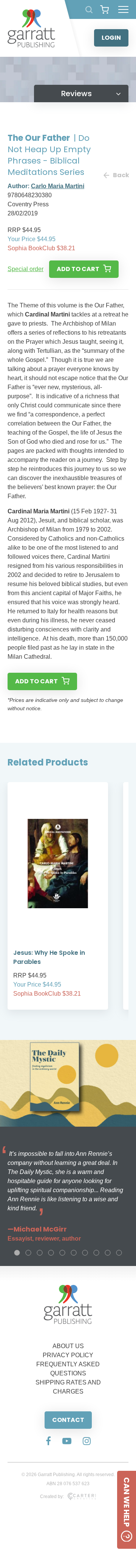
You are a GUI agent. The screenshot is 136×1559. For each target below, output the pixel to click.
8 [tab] (96, 1253)
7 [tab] (85, 1253)
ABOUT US (68, 1346)
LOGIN (111, 37)
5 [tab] (62, 1253)
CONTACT (68, 1420)
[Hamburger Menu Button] (123, 9)
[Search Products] (89, 9)
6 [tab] (73, 1253)
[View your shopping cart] (104, 9)
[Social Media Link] (48, 1441)
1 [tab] (17, 1253)
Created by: (52, 1496)
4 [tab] (51, 1253)
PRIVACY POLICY (68, 1355)
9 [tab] (107, 1253)
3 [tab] (39, 1253)
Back (120, 175)
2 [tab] (28, 1253)
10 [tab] (119, 1253)
